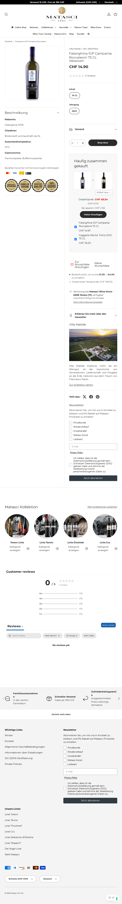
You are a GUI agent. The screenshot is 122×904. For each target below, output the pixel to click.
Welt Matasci (12, 854)
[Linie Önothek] (76, 526)
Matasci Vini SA (17, 893)
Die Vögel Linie (13, 848)
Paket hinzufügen (93, 214)
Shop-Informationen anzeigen (88, 302)
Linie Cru (105, 542)
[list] (32, 73)
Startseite (8, 41)
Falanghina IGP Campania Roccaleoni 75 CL (32, 41)
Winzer (9, 735)
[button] (115, 14)
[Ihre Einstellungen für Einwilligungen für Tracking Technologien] (117, 899)
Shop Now (102, 142)
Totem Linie (17, 542)
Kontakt (9, 741)
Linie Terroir (46, 542)
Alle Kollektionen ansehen (102, 506)
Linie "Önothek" (13, 825)
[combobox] (103, 192)
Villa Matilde (75, 49)
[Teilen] (91, 397)
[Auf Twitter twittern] (84, 397)
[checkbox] (89, 635)
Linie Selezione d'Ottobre (19, 837)
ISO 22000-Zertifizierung (18, 758)
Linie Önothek (75, 542)
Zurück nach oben (61, 714)
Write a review (108, 625)
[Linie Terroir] (46, 526)
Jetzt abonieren (93, 478)
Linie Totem (11, 814)
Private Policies (13, 764)
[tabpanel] (61, 655)
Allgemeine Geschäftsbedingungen (25, 746)
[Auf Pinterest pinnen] (97, 397)
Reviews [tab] (15, 626)
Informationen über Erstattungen (24, 752)
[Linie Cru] (105, 526)
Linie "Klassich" (13, 843)
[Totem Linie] (17, 526)
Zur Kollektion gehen (81, 384)
